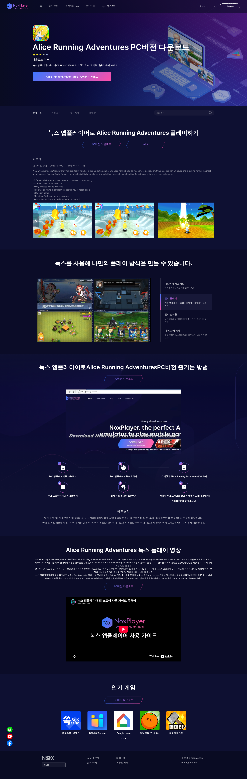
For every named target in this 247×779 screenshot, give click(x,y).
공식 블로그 (93, 758)
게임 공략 (53, 6)
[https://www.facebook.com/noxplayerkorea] (10, 743)
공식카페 (90, 6)
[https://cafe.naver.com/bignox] (10, 729)
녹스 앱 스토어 (109, 6)
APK (145, 144)
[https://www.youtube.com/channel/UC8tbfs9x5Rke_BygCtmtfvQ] (10, 736)
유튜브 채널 (122, 762)
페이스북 (121, 758)
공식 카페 (92, 762)
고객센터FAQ (72, 6)
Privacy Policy (189, 762)
